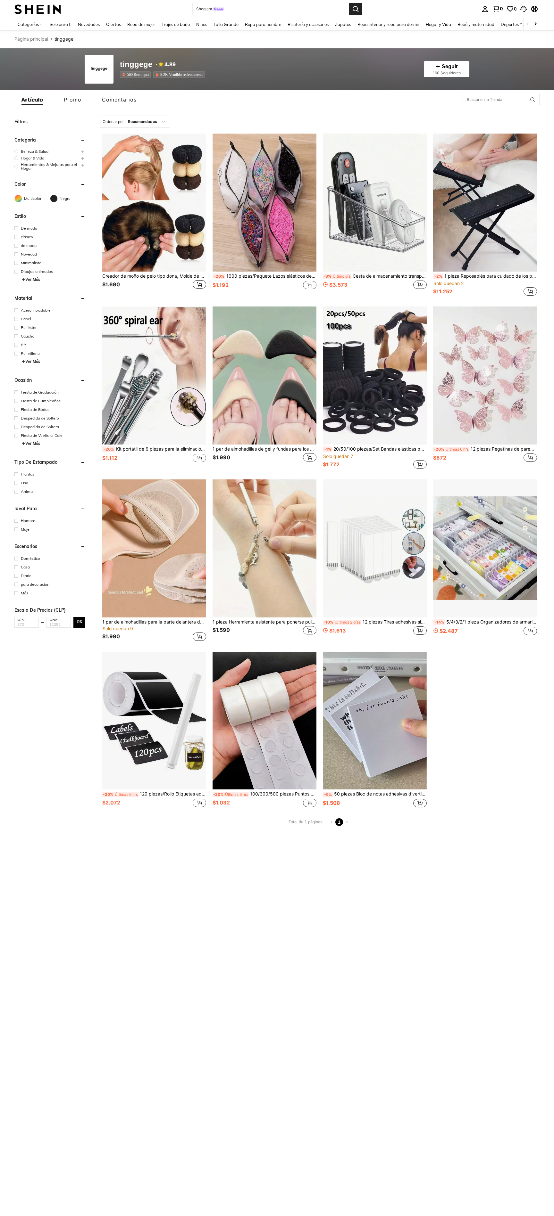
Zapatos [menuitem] (343, 24)
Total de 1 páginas (306, 822)
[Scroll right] (535, 24)
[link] (497, 8)
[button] (523, 9)
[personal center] (485, 9)
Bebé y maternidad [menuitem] (475, 24)
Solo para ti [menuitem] (60, 24)
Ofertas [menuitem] (113, 24)
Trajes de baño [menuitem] (176, 24)
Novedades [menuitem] (89, 24)
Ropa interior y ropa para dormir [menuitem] (388, 24)
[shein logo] (37, 8)
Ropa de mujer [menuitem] (141, 24)
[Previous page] (331, 822)
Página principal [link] (31, 39)
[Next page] (347, 822)
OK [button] (79, 622)
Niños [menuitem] (201, 24)
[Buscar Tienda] (532, 99)
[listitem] (136, 74)
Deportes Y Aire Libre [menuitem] (521, 24)
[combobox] (135, 121)
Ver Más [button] (32, 279)
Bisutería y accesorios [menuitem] (308, 24)
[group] (49, 151)
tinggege (136, 65)
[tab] (32, 99)
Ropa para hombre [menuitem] (263, 24)
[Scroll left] (527, 24)
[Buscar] (355, 9)
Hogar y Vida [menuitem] (438, 24)
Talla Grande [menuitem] (226, 24)
